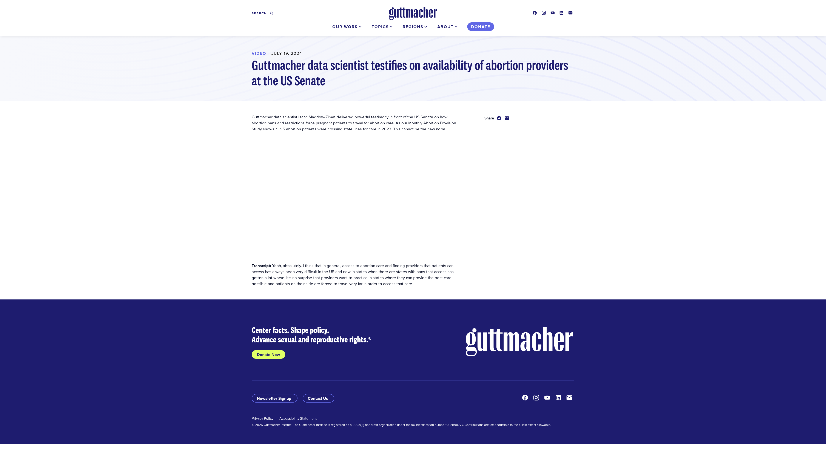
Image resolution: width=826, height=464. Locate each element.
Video (259, 53)
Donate (480, 27)
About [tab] (445, 27)
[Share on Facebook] (499, 118)
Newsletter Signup (274, 398)
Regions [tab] (413, 27)
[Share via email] (506, 118)
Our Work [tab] (345, 27)
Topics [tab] (380, 27)
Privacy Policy (262, 418)
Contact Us (318, 398)
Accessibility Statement (298, 418)
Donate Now (268, 354)
